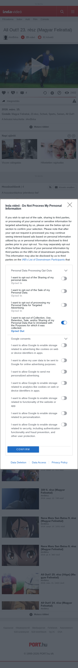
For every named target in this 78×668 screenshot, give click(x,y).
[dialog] (39, 334)
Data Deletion (18, 462)
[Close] (70, 205)
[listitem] (39, 270)
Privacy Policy (59, 462)
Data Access (39, 462)
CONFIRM (23, 449)
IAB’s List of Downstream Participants (43, 259)
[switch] (64, 278)
